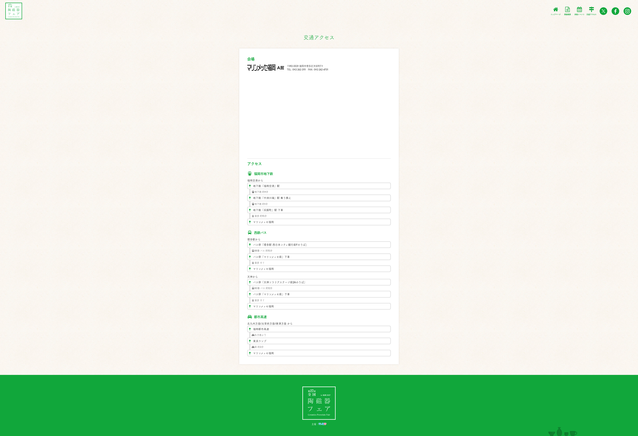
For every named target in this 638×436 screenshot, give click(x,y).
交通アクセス (591, 14)
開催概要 (567, 14)
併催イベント (580, 14)
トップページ (556, 14)
